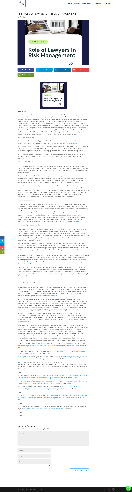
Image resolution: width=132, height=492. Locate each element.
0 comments (57, 17)
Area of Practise (87, 4)
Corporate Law (47, 17)
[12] (56, 295)
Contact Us (107, 4)
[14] (30, 322)
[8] (79, 221)
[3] (87, 151)
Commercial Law (38, 17)
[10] (38, 240)
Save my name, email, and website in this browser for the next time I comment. (43, 466)
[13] (59, 307)
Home (70, 4)
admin (21, 17)
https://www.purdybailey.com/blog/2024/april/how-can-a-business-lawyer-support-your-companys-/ (46, 346)
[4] (52, 168)
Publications (98, 4)
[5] (80, 182)
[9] (34, 236)
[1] (47, 119)
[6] (76, 196)
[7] (41, 208)
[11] (31, 264)
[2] (77, 143)
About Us (77, 4)
